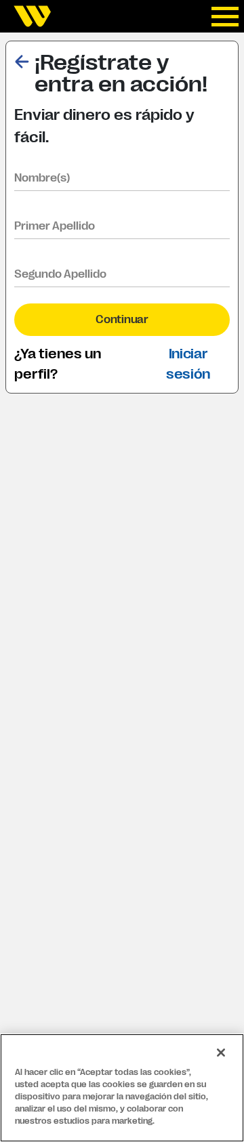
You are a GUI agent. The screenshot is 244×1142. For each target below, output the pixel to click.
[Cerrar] (221, 1052)
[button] (21, 59)
